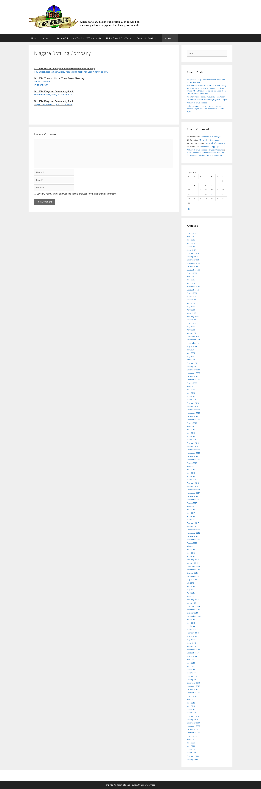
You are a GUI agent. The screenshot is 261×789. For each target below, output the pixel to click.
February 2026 (193, 253)
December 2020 (193, 370)
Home (34, 38)
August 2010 (192, 696)
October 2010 (192, 689)
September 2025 (193, 270)
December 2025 (193, 260)
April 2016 (191, 556)
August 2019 (192, 423)
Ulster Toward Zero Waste (119, 38)
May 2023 (191, 306)
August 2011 (192, 656)
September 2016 (193, 539)
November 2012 (193, 649)
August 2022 (192, 323)
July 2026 (190, 236)
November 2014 (193, 609)
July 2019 (190, 426)
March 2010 (191, 713)
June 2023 (191, 303)
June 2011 (191, 663)
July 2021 (190, 350)
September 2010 (193, 693)
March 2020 (191, 399)
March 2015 (191, 596)
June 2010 (191, 703)
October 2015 (192, 573)
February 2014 (193, 633)
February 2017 (193, 523)
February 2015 (193, 599)
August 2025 (192, 273)
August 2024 (192, 293)
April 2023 (191, 310)
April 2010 (191, 709)
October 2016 (192, 536)
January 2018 (192, 486)
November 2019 (193, 413)
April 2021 (191, 359)
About (45, 38)
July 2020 (190, 386)
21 (212, 194)
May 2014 (191, 623)
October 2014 (192, 613)
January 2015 (192, 603)
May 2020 (191, 393)
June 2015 (191, 586)
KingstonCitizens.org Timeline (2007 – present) (79, 38)
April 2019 (191, 436)
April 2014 (191, 626)
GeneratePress (148, 784)
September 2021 (193, 343)
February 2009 (193, 756)
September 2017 (193, 499)
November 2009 (193, 726)
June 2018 (191, 469)
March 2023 (191, 313)
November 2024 (193, 286)
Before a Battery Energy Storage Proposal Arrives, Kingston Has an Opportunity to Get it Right (205, 109)
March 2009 (191, 752)
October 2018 (192, 456)
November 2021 (193, 339)
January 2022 (192, 333)
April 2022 (191, 330)
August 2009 (192, 736)
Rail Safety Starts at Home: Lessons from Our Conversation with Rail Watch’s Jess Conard (205, 153)
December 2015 (193, 566)
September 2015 (193, 576)
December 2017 (193, 489)
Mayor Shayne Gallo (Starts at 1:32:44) (53, 104)
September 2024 (193, 290)
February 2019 (193, 443)
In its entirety (41, 84)
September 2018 (193, 459)
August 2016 (192, 543)
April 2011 (191, 669)
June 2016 (191, 549)
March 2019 (191, 439)
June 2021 (191, 353)
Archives (169, 38)
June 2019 (191, 429)
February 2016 (193, 559)
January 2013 (192, 646)
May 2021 (191, 356)
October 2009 (192, 729)
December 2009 (193, 723)
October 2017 (192, 496)
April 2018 (191, 476)
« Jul (188, 209)
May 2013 (191, 639)
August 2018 (192, 463)
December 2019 (193, 410)
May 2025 (191, 283)
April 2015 (191, 593)
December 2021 (193, 336)
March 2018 (191, 479)
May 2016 (191, 553)
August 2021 (192, 346)
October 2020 (192, 376)
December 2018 (193, 449)
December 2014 (193, 606)
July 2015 (190, 583)
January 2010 (192, 719)
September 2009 (193, 732)
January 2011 (192, 679)
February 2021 (193, 363)
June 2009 (191, 743)
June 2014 (191, 619)
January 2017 (192, 526)
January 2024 (192, 300)
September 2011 (193, 653)
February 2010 (193, 716)
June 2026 (191, 240)
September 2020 (193, 379)
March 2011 (191, 673)
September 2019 (193, 419)
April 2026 (191, 246)
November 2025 (193, 263)
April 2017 (191, 516)
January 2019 (192, 446)
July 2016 (190, 546)
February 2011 (193, 676)
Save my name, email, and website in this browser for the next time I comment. (76, 193)
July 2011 (190, 659)
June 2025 (191, 280)
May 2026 (191, 243)
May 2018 (191, 473)
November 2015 (193, 569)
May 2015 (191, 589)
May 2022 (191, 326)
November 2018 (193, 453)
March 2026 (191, 250)
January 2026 (192, 256)
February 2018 (193, 483)
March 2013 (191, 643)
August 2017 (192, 503)
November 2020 (193, 373)
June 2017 (191, 509)
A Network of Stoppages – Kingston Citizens (205, 150)
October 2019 (192, 416)
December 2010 (193, 683)
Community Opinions (146, 38)
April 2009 (191, 749)
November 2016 (193, 533)
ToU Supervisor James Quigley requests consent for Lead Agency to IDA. (71, 71)
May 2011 (191, 666)
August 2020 (192, 383)
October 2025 (192, 266)
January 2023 (192, 320)
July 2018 (190, 466)
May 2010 (191, 706)
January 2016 (192, 563)
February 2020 (193, 403)
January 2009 (192, 759)
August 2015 (192, 579)
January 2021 (192, 366)
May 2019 (191, 433)
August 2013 (192, 636)
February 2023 (193, 316)
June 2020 (191, 390)
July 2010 (190, 699)
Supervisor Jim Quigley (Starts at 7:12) (53, 94)
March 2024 (191, 296)
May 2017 (191, 513)
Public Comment (42, 81)
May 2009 (191, 746)
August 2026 (192, 233)
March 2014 (191, 629)
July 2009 (190, 739)
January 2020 (192, 406)
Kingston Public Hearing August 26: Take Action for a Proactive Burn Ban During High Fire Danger (207, 98)
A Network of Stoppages (197, 103)
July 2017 (190, 506)
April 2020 (191, 396)
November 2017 (193, 493)
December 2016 (193, 529)
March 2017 (191, 519)
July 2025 (190, 276)
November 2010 (193, 686)
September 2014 (193, 616)
